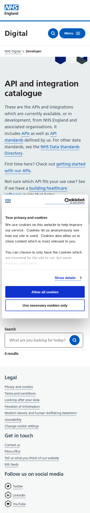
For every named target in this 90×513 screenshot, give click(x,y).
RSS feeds (11, 464)
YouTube (19, 504)
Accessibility (13, 420)
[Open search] (53, 33)
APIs (25, 133)
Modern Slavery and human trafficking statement (40, 413)
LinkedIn (19, 495)
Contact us (12, 445)
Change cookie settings (22, 426)
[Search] (74, 340)
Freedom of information (22, 407)
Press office (12, 451)
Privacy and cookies (19, 387)
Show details (65, 278)
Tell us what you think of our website (32, 458)
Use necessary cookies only (45, 305)
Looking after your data (22, 400)
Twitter (18, 486)
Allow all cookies (45, 292)
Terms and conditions (20, 393)
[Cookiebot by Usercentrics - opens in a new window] (65, 201)
